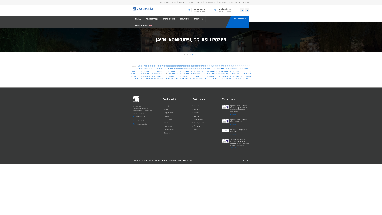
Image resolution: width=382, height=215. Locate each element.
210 (157, 76)
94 (197, 69)
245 (138, 79)
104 (220, 69)
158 (132, 74)
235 (227, 76)
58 (243, 66)
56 (239, 66)
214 (169, 76)
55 (237, 66)
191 (224, 74)
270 (208, 79)
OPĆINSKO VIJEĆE (169, 19)
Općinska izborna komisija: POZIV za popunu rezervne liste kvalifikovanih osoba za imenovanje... (239, 109)
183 (202, 74)
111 (240, 69)
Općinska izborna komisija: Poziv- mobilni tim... (238, 121)
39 (206, 66)
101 (212, 69)
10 (148, 66)
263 (188, 79)
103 (217, 69)
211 (160, 76)
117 (138, 71)
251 (155, 79)
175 (180, 74)
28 (184, 66)
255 (166, 79)
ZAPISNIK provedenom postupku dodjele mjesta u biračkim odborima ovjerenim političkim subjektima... (239, 142)
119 (143, 71)
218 (180, 76)
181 (196, 74)
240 (241, 76)
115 (132, 71)
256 (169, 79)
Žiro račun (197, 126)
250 (152, 79)
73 (155, 69)
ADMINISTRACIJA (152, 19)
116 (135, 71)
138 (196, 71)
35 (198, 66)
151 (233, 71)
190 (221, 74)
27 (182, 66)
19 (166, 66)
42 (212, 66)
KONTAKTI (246, 2)
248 (146, 79)
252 (157, 79)
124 (157, 71)
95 (199, 69)
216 (174, 76)
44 (216, 66)
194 (233, 74)
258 (174, 79)
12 (152, 66)
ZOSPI (174, 2)
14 (156, 66)
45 (218, 66)
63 (135, 69)
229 (210, 76)
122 (152, 71)
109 (234, 69)
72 (153, 69)
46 (220, 66)
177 (185, 74)
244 (135, 79)
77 (163, 69)
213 (166, 76)
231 (216, 76)
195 (235, 74)
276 (224, 79)
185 (208, 74)
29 (186, 66)
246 (141, 79)
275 (221, 79)
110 (237, 69)
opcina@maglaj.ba (199, 11)
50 (228, 66)
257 (171, 79)
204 (141, 76)
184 (205, 74)
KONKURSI (199, 2)
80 (169, 69)
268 (202, 79)
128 (169, 71)
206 (146, 76)
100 (209, 69)
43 (214, 66)
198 (244, 74)
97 (203, 69)
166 (155, 74)
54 (235, 66)
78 (165, 69)
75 (159, 69)
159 (135, 74)
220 (185, 76)
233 (221, 76)
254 (163, 79)
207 (149, 76)
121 (149, 71)
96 (201, 69)
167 (157, 74)
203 (138, 76)
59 (245, 66)
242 (247, 76)
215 (171, 76)
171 (169, 74)
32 (192, 66)
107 (229, 69)
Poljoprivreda (168, 113)
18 (164, 66)
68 (145, 69)
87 (183, 69)
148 (224, 71)
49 (226, 66)
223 (194, 76)
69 (147, 69)
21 (170, 66)
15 (158, 66)
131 (177, 71)
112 (243, 69)
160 (138, 74)
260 (180, 79)
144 (213, 71)
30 (188, 66)
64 (137, 69)
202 (135, 76)
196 (238, 74)
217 (177, 76)
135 (188, 71)
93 (195, 69)
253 (160, 79)
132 (180, 71)
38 (204, 66)
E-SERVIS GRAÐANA (239, 19)
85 (179, 69)
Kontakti (196, 129)
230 (213, 76)
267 (199, 79)
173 (174, 74)
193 (230, 74)
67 (143, 69)
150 (230, 71)
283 (244, 79)
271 (210, 79)
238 (235, 76)
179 (191, 74)
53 (233, 66)
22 (172, 66)
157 (249, 71)
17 (162, 66)
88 (185, 69)
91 (191, 69)
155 (244, 71)
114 (248, 69)
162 (143, 74)
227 (205, 76)
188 (216, 74)
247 (143, 79)
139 (199, 71)
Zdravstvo (167, 133)
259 (177, 79)
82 (173, 69)
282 (241, 79)
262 (185, 79)
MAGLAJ (138, 19)
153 (238, 71)
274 (219, 79)
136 (191, 71)
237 (233, 76)
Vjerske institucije (169, 129)
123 (155, 71)
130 (174, 71)
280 (235, 79)
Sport (166, 123)
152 (235, 71)
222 (191, 76)
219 (182, 76)
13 (154, 66)
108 (231, 69)
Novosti (194, 55)
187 (213, 74)
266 (196, 79)
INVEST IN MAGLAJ (142, 25)
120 (146, 71)
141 (205, 71)
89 (187, 69)
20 (168, 66)
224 (196, 76)
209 (155, 76)
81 (171, 69)
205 (143, 76)
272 (213, 79)
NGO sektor (168, 126)
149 (227, 71)
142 (208, 71)
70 (149, 69)
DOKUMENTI (184, 19)
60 (247, 66)
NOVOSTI (190, 2)
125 (160, 71)
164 (149, 74)
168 (160, 74)
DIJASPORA (222, 2)
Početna (186, 55)
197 (241, 74)
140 (202, 71)
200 (249, 74)
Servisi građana (199, 123)
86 (181, 69)
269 (205, 79)
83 (175, 69)
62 (133, 69)
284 (247, 79)
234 (224, 76)
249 (149, 79)
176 (182, 74)
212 (163, 76)
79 (167, 69)
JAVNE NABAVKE (164, 2)
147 (221, 71)
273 (216, 79)
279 (233, 79)
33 (194, 66)
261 (182, 79)
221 (188, 76)
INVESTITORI (198, 19)
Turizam (166, 109)
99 (207, 69)
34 (196, 66)
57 (241, 66)
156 (247, 71)
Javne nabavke (198, 119)
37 (202, 66)
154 (241, 71)
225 (199, 76)
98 (205, 69)
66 (141, 69)
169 (163, 74)
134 (185, 71)
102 (215, 69)
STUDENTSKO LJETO (234, 2)
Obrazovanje (168, 119)
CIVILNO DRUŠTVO (210, 2)
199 (247, 74)
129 (171, 71)
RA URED (181, 2)
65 (139, 69)
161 (141, 74)
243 (249, 76)
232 (219, 76)
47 (222, 66)
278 (230, 79)
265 (194, 79)
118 (141, 71)
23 (174, 66)
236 (230, 76)
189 (219, 74)
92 (193, 69)
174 (177, 74)
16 (160, 66)
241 (244, 76)
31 (190, 66)
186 (210, 74)
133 (182, 71)
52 (231, 66)
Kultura (166, 116)
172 (171, 74)
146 (219, 71)
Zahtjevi (196, 116)
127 (166, 71)
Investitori (197, 109)
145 (216, 71)
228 (208, 76)
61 (249, 66)
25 (178, 66)
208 (152, 76)
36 (200, 66)
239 (238, 76)
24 (176, 66)
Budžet (196, 113)
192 (227, 74)
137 (194, 71)
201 (132, 76)
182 (199, 74)
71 (151, 69)
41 (210, 66)
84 (177, 69)
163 (146, 74)
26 (180, 66)
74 (157, 69)
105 (223, 69)
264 (191, 79)
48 (224, 66)
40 (208, 66)
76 (161, 69)
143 (210, 71)
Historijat (167, 106)
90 (189, 69)
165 (152, 74)
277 (227, 79)
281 (238, 79)
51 (229, 66)
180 (194, 74)
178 (188, 74)
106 (226, 69)
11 (150, 66)
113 (245, 69)
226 (202, 76)
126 (163, 71)
